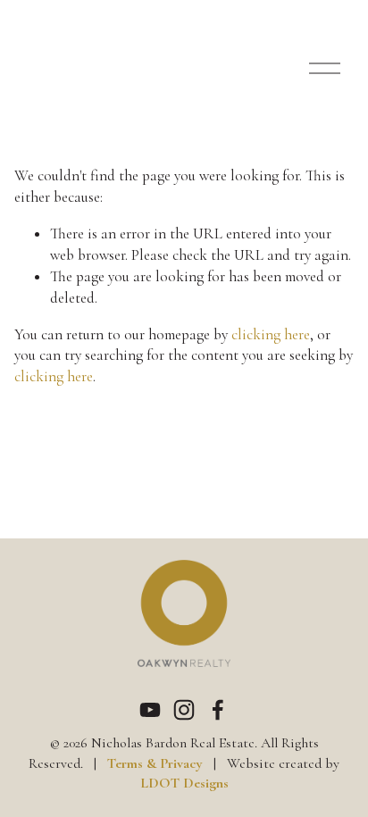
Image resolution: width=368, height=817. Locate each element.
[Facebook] (218, 710)
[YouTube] (150, 710)
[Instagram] (184, 710)
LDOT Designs (184, 783)
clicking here (270, 334)
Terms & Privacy (155, 763)
